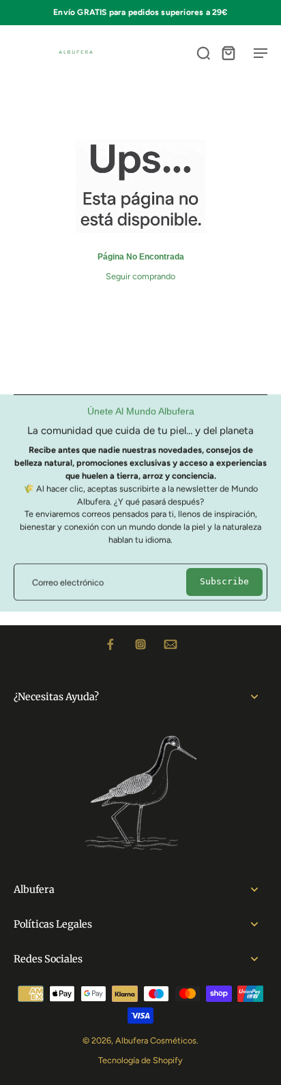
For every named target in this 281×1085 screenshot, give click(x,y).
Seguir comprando (140, 276)
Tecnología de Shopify (140, 1060)
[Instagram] (140, 644)
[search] (203, 52)
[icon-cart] (228, 52)
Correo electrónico (68, 582)
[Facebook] (110, 644)
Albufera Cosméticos (155, 1040)
